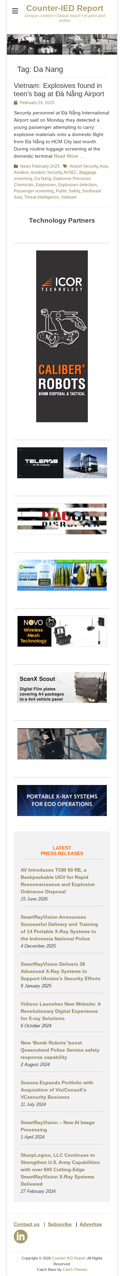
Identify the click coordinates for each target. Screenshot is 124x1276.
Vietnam (68, 197)
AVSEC (70, 172)
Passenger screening (34, 191)
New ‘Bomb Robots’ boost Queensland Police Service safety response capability (60, 1050)
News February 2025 (40, 166)
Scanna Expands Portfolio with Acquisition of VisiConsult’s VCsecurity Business (57, 1090)
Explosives (46, 184)
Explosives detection (77, 184)
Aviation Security (46, 172)
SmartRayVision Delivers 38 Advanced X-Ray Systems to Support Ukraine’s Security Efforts (61, 971)
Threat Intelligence (41, 197)
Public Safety (68, 191)
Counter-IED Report (64, 8)
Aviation (21, 172)
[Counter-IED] (62, 53)
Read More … (69, 156)
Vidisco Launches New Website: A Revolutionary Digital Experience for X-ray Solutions (61, 1011)
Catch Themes (75, 1269)
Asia (104, 166)
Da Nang (42, 178)
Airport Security (84, 166)
